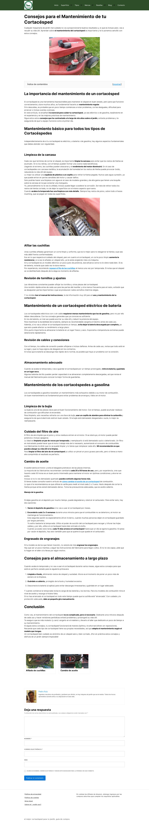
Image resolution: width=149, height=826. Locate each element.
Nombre (28, 738)
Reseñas (99, 5)
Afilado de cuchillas (35, 670)
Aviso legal (29, 801)
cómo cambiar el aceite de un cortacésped (81, 481)
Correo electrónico (33, 749)
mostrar (117, 84)
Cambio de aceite (69, 670)
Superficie (65, 5)
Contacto (121, 5)
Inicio (56, 5)
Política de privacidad (33, 794)
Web (26, 760)
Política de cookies (32, 797)
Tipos (77, 5)
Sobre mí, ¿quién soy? (33, 804)
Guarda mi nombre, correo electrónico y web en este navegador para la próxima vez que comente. (60, 771)
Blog (110, 5)
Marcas (87, 5)
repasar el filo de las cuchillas (62, 268)
